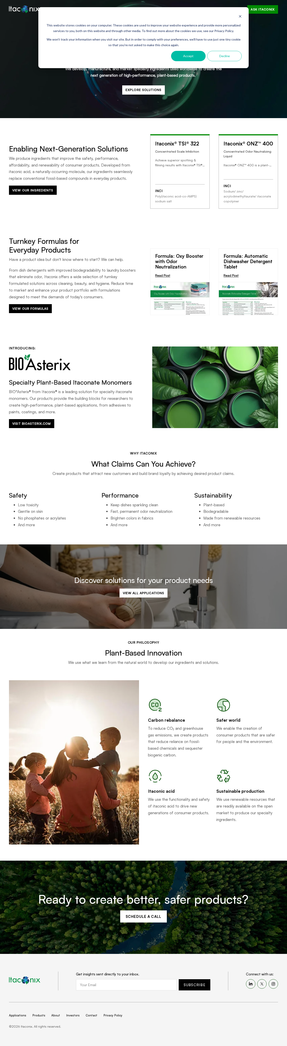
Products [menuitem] (39, 1015)
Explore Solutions (143, 90)
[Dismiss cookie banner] (240, 17)
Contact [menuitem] (91, 1015)
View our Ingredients (32, 190)
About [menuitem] (55, 1015)
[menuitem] (250, 984)
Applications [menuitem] (17, 1015)
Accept (188, 56)
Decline (224, 56)
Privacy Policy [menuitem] (113, 1015)
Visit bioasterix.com (31, 423)
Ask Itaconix (262, 9)
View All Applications (143, 593)
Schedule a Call (143, 916)
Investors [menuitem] (73, 1015)
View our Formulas (30, 308)
